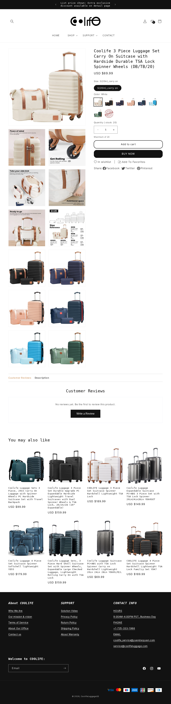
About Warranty (70, 634)
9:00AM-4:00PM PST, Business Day (134, 616)
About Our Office (18, 628)
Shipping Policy (70, 628)
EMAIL (117, 634)
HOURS (117, 610)
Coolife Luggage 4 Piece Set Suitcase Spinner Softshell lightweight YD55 (24, 565)
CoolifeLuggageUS (90, 696)
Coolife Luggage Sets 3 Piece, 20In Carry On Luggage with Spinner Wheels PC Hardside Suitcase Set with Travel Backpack (25, 495)
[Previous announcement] (55, 4)
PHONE (117, 622)
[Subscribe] (64, 668)
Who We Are (15, 610)
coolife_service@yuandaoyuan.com (134, 640)
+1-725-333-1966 (124, 628)
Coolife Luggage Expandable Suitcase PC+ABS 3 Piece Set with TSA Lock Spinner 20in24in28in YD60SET (143, 494)
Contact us (14, 634)
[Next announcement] (115, 4)
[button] (12, 21)
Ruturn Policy (69, 622)
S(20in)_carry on (107, 88)
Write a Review (85, 413)
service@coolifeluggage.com (130, 646)
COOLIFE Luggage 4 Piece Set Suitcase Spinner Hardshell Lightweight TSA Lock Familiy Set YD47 (144, 565)
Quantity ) (105, 122)
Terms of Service (18, 622)
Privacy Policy (69, 616)
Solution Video (69, 610)
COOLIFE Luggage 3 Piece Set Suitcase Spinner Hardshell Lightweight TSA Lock (105, 492)
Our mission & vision (20, 616)
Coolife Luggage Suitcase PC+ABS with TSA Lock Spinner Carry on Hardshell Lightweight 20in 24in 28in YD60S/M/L (104, 566)
